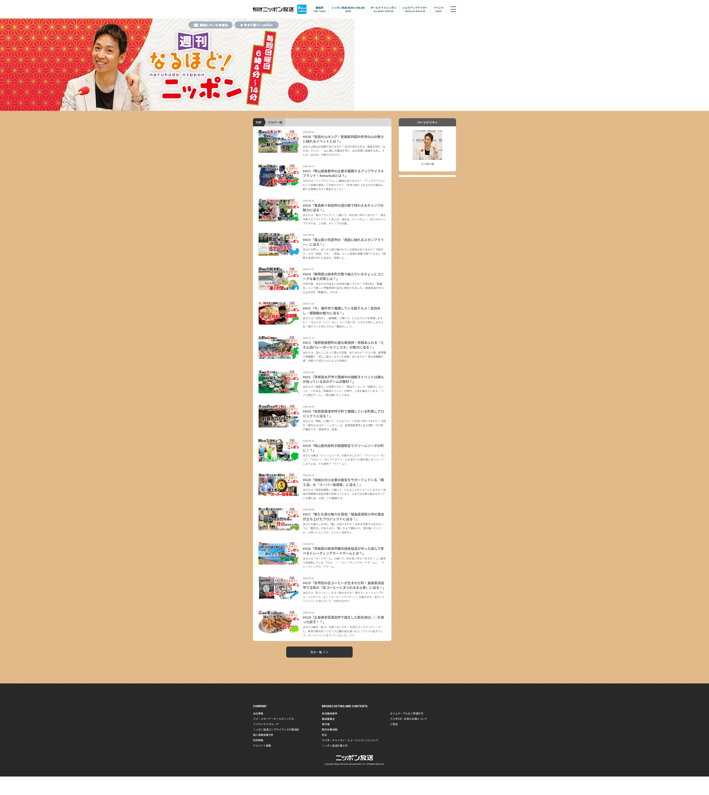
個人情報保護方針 (263, 735)
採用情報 (258, 740)
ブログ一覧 (275, 122)
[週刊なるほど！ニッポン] (177, 64)
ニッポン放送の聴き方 (335, 745)
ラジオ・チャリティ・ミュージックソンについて (350, 740)
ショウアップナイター (415, 9)
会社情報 (258, 713)
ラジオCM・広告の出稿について (408, 719)
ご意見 (394, 724)
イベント (439, 9)
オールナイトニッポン (383, 9)
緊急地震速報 (329, 729)
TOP (258, 122)
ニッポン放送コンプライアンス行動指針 (276, 729)
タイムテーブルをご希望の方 (406, 713)
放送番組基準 (329, 713)
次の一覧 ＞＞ (319, 652)
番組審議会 (328, 719)
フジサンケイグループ (266, 724)
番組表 (319, 9)
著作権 (326, 724)
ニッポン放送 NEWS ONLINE (348, 9)
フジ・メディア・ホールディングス (273, 719)
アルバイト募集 (262, 745)
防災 (324, 735)
